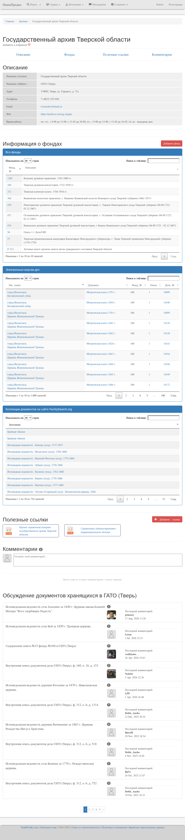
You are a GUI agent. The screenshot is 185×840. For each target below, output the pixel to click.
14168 (167, 364)
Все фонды (13, 152)
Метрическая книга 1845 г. (101, 374)
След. (174, 256)
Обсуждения (98, 4)
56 (8, 232)
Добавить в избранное (15, 45)
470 (9, 205)
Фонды (69, 54)
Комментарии (162, 54)
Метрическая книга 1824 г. (101, 343)
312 (9, 191)
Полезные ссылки (115, 54)
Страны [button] (53, 4)
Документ (93, 285)
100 (163, 395)
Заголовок (15, 424)
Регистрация (175, 4)
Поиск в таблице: (136, 161)
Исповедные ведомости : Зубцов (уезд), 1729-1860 (35, 465)
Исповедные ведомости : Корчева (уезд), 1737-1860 (35, 485)
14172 (167, 384)
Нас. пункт (15, 285)
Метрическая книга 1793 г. (101, 292)
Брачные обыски (16, 431)
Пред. (155, 256)
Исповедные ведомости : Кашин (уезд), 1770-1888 (34, 478)
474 (9, 225)
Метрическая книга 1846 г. (101, 384)
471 (9, 215)
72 (163, 499)
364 (9, 198)
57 (8, 238)
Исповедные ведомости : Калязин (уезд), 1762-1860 (35, 471)
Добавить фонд (171, 143)
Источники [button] (75, 4)
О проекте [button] (120, 4)
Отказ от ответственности (86, 827)
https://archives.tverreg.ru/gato (56, 114)
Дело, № (169, 285)
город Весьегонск (16, 292)
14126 (167, 323)
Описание (23, 54)
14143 (167, 343)
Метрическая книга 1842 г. (101, 333)
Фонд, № (12, 169)
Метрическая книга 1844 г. (101, 364)
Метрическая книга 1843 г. (101, 353)
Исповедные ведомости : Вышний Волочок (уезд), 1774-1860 (40, 458)
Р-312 (10, 249)
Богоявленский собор (19, 295)
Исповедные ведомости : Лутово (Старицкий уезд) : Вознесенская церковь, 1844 (51, 491)
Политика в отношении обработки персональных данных (133, 827)
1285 (9, 178)
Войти (159, 4)
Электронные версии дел (22, 270)
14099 (167, 292)
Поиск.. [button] (34, 4)
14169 (167, 374)
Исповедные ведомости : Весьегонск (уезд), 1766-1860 (37, 451)
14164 (167, 353)
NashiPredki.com (29, 827)
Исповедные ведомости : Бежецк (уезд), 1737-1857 (35, 445)
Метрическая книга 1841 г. (101, 323)
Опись (153, 285)
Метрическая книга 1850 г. (101, 302)
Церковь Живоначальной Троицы (25, 316)
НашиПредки (12, 4)
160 (9, 185)
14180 (167, 302)
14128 (167, 333)
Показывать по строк (22, 161)
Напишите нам (48, 827)
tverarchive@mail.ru (51, 106)
